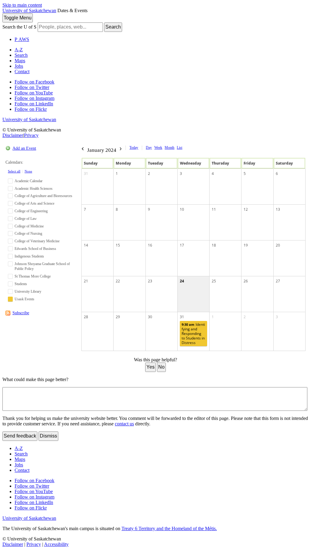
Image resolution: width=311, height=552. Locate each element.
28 (86, 316)
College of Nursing (28, 233)
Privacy (31, 135)
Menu (18, 17)
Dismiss (48, 435)
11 (214, 209)
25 (214, 281)
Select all (14, 171)
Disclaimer (12, 135)
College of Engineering (31, 211)
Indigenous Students (29, 256)
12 (246, 209)
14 (86, 245)
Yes (150, 367)
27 (278, 281)
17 (182, 245)
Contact (22, 71)
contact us (124, 423)
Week (158, 147)
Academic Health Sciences (34, 188)
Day (149, 147)
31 (86, 173)
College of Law (26, 218)
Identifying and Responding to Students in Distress (193, 333)
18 (214, 245)
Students (21, 284)
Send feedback (20, 435)
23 (150, 281)
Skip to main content (22, 5)
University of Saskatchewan (29, 10)
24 (182, 281)
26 (246, 281)
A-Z (19, 49)
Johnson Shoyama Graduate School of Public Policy (42, 266)
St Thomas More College (33, 276)
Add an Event (24, 148)
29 (118, 316)
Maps (20, 60)
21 (86, 281)
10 (182, 209)
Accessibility (56, 544)
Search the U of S (19, 26)
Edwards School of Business (35, 249)
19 (246, 245)
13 (278, 209)
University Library (28, 291)
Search (113, 26)
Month (169, 147)
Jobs (19, 66)
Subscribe (20, 313)
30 (150, 316)
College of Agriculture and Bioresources (43, 196)
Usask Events (24, 299)
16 (150, 245)
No (161, 367)
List (179, 147)
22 (118, 281)
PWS (22, 39)
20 (278, 245)
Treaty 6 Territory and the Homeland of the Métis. (169, 528)
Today (133, 147)
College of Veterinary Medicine (37, 241)
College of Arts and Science (34, 203)
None (28, 171)
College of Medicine (29, 226)
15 (118, 245)
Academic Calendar (29, 181)
